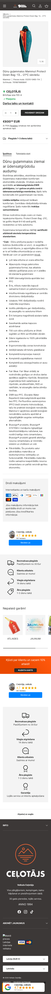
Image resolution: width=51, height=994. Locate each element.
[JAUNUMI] (35, 625)
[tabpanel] (25, 314)
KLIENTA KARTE (25, 670)
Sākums (6, 14)
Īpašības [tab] (7, 153)
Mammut (6, 79)
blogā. (37, 254)
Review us (25, 542)
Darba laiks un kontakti (18, 103)
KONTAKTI (7, 982)
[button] (46, 6)
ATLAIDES (12, 638)
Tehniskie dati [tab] (23, 153)
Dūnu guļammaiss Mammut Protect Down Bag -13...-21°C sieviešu (24, 17)
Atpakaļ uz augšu (25, 814)
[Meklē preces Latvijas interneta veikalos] (9, 942)
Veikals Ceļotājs (15, 978)
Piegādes (14, 126)
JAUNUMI (35, 638)
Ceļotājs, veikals (24, 532)
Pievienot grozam (34, 113)
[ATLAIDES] (13, 625)
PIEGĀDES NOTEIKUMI (21, 982)
